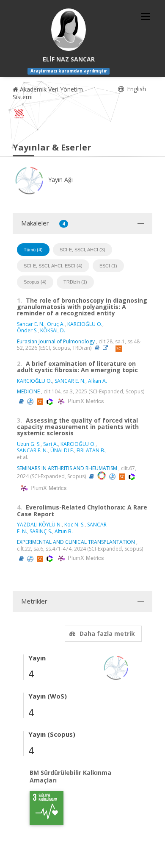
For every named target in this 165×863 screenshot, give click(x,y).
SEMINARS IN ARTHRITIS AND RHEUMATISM (67, 468)
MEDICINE (28, 391)
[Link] (107, 347)
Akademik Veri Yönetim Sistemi (48, 93)
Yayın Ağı (60, 179)
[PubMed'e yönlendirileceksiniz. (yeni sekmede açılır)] (31, 401)
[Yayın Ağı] (116, 667)
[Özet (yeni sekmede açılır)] (97, 347)
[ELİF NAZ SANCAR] (68, 29)
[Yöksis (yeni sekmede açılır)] (19, 113)
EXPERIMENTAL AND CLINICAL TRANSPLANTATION (76, 542)
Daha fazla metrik (107, 633)
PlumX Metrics (85, 401)
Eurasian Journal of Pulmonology (56, 341)
